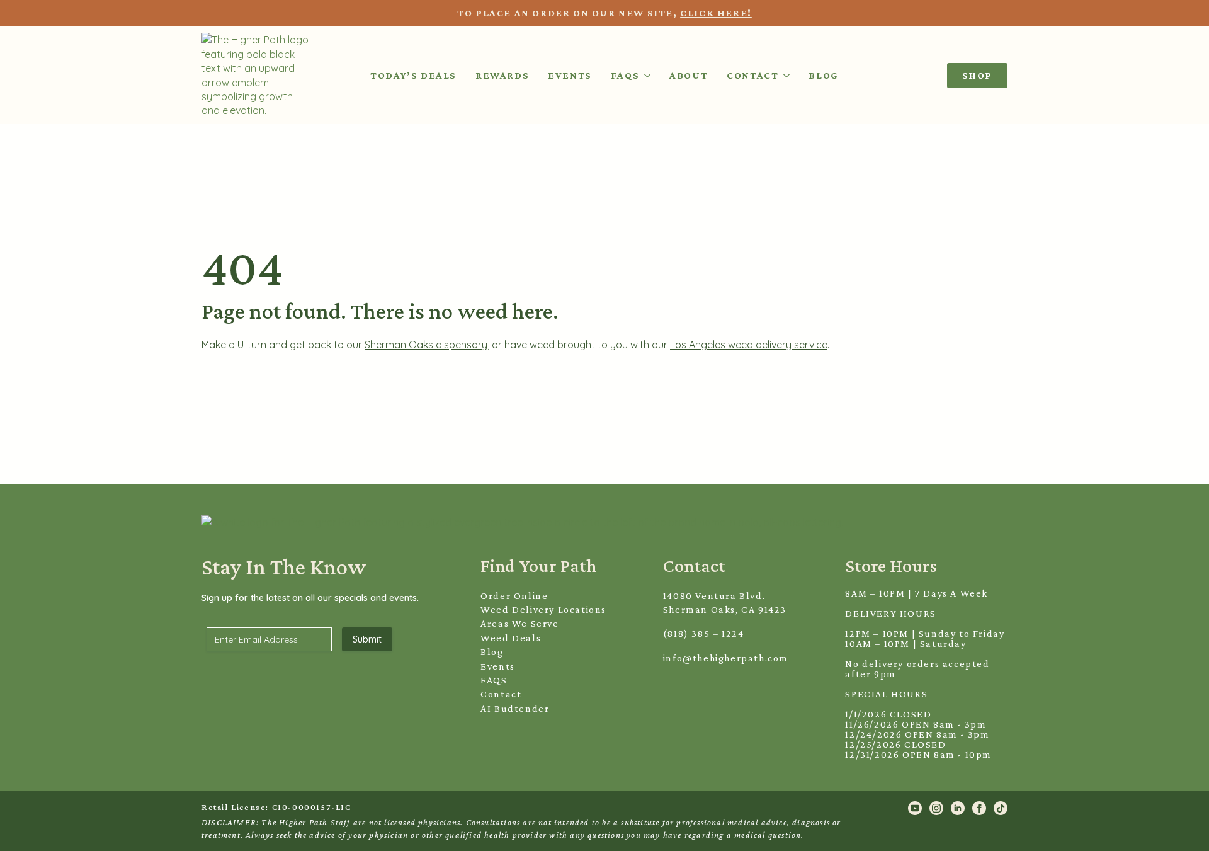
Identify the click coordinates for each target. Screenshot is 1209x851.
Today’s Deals (413, 75)
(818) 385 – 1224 (703, 633)
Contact (752, 75)
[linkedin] (958, 808)
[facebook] (979, 808)
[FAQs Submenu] (644, 75)
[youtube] (915, 808)
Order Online (514, 595)
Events (570, 75)
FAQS (493, 680)
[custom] (1000, 808)
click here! (716, 13)
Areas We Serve (519, 623)
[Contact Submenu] (784, 75)
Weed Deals (510, 637)
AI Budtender (514, 708)
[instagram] (936, 808)
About (688, 75)
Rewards (502, 75)
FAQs (625, 75)
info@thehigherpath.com (725, 658)
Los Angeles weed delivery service (748, 344)
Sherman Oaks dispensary (426, 344)
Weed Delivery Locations (543, 609)
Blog (823, 75)
